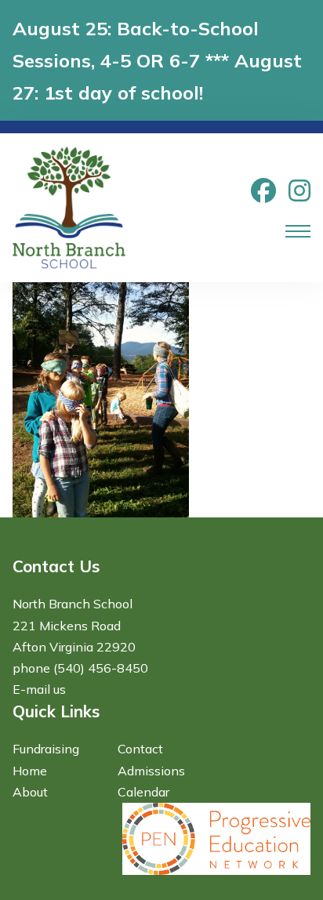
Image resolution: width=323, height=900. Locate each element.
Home (30, 770)
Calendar (143, 792)
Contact (140, 749)
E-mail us (39, 689)
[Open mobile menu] (297, 231)
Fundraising (46, 749)
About (30, 792)
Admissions (151, 770)
